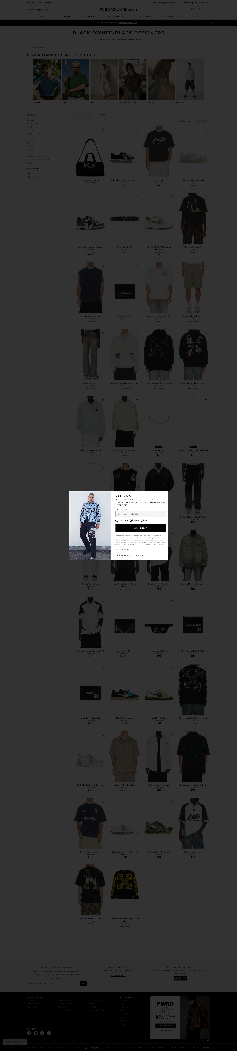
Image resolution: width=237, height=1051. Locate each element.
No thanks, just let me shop (129, 555)
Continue (140, 528)
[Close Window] (166, 493)
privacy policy (160, 542)
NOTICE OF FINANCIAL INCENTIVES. (150, 544)
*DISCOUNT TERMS (122, 549)
